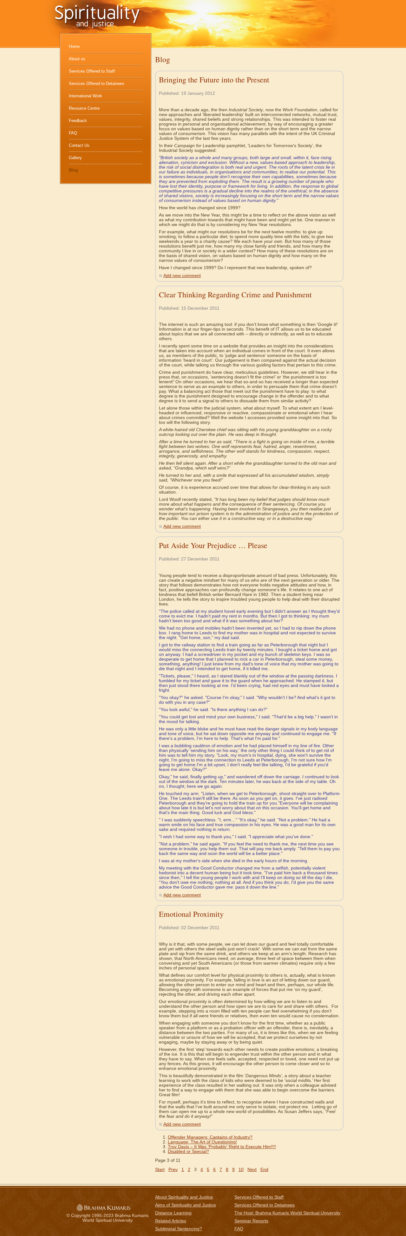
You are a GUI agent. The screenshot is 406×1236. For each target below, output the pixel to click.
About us (77, 58)
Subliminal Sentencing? (178, 1228)
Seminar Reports (251, 1221)
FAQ (73, 133)
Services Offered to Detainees (96, 83)
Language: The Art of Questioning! (202, 1142)
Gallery (75, 157)
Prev (173, 1169)
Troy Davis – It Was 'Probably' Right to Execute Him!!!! (222, 1146)
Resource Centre (84, 108)
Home (74, 46)
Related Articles (170, 1221)
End (264, 1169)
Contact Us (79, 145)
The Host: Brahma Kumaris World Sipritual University (287, 1213)
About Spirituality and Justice (184, 1197)
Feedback (78, 120)
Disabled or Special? (188, 1151)
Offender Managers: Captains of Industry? (210, 1137)
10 (241, 1169)
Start (160, 1169)
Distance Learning (173, 1213)
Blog (73, 170)
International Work (85, 96)
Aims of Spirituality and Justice (185, 1205)
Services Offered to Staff (92, 71)
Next (252, 1169)
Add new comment (182, 275)
